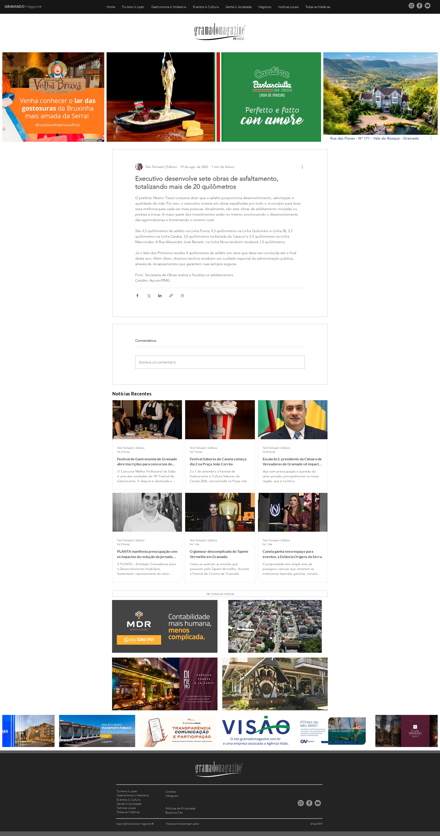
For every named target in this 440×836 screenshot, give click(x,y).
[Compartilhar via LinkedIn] (160, 295)
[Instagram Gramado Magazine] (411, 5)
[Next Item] (430, 97)
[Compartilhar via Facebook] (137, 295)
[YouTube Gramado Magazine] (427, 5)
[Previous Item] (9, 97)
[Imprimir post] (182, 295)
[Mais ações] (302, 166)
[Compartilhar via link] (171, 295)
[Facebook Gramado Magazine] (419, 5)
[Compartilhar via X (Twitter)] (148, 295)
